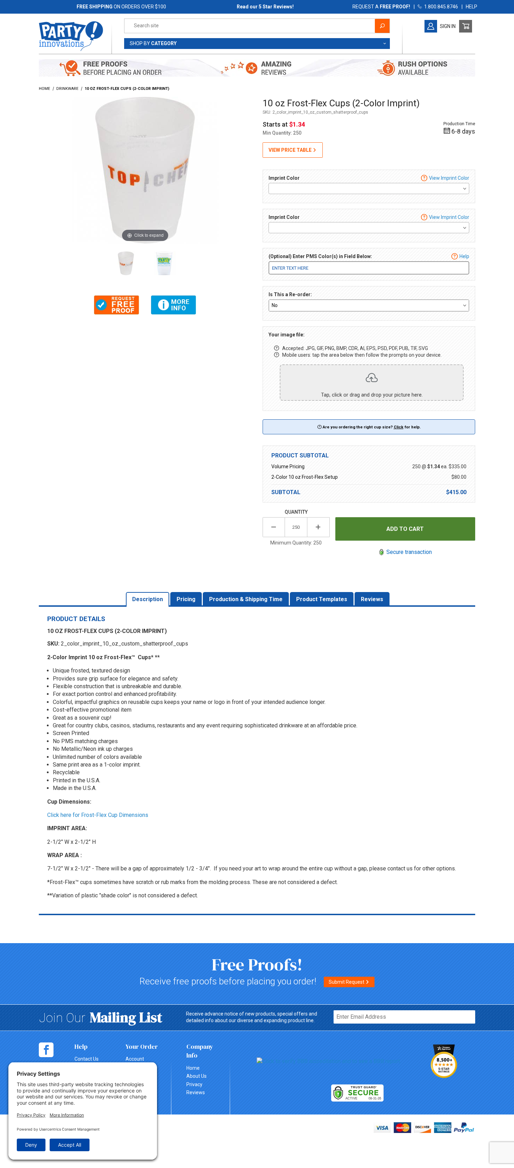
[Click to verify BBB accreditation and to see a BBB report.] (329, 1061)
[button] (117, 305)
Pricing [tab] (186, 599)
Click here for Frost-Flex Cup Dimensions (97, 815)
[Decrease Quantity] (274, 527)
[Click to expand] (145, 169)
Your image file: (287, 334)
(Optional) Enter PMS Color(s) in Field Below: (320, 256)
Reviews (195, 1092)
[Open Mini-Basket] (465, 26)
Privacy (194, 1084)
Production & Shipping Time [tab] (246, 599)
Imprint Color (284, 178)
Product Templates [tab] (321, 599)
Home (193, 1068)
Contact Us (86, 1059)
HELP (471, 6)
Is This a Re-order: (290, 294)
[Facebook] (46, 1049)
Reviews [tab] (372, 599)
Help (464, 256)
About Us (196, 1076)
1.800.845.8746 (440, 6)
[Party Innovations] (71, 35)
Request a (381, 6)
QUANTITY (296, 512)
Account (135, 1059)
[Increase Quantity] (318, 527)
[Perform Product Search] (382, 26)
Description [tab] (147, 599)
